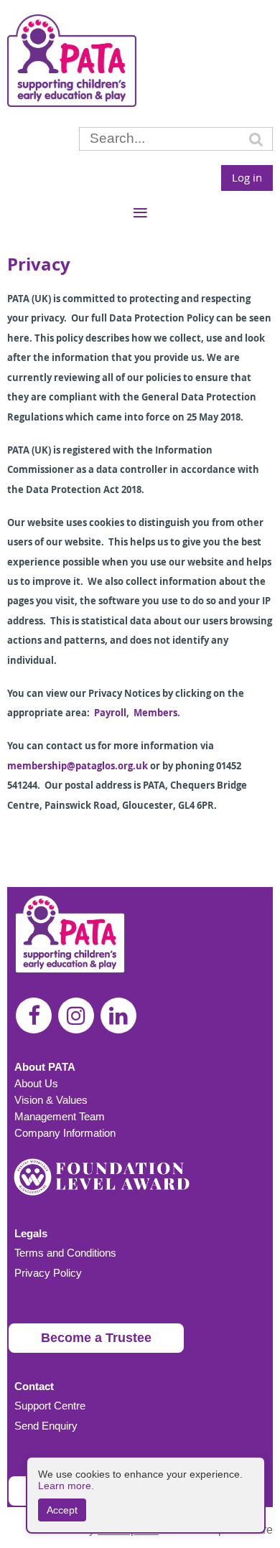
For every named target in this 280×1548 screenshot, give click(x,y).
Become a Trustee (96, 1338)
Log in (247, 177)
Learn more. (66, 1485)
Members (155, 712)
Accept (62, 1510)
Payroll (110, 712)
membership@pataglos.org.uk (77, 765)
